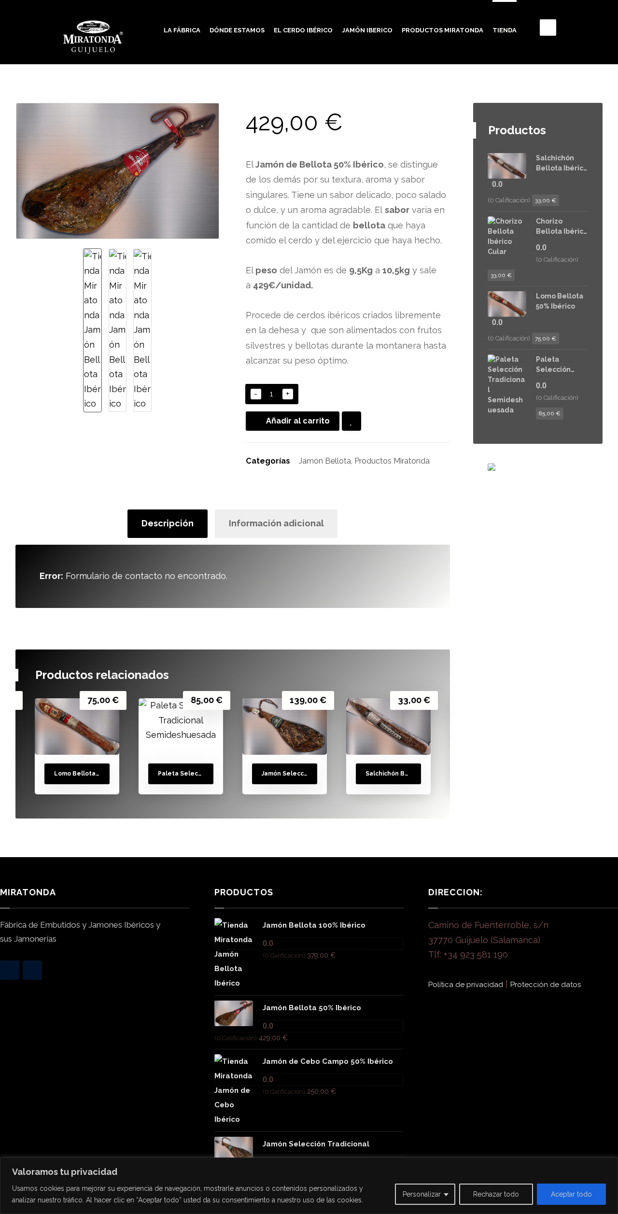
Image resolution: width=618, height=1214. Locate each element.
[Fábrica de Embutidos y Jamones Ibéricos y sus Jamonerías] (93, 37)
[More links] (530, 33)
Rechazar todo (496, 1194)
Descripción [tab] (167, 523)
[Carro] (548, 26)
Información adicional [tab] (276, 523)
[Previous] (406, 676)
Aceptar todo (571, 1194)
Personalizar (422, 1194)
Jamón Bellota (325, 461)
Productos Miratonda (392, 461)
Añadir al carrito (298, 420)
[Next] (424, 676)
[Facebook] (9, 970)
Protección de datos (545, 984)
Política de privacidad (465, 984)
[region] (309, 1186)
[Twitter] (32, 970)
